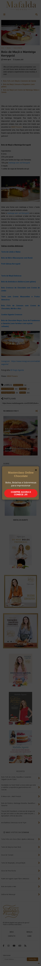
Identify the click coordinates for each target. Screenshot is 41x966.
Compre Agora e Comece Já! (21, 493)
